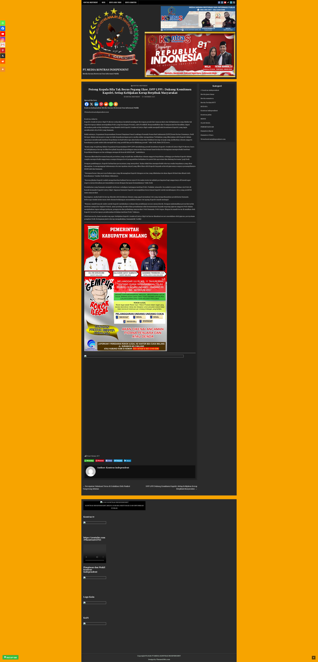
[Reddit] (106, 104)
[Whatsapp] (111, 104)
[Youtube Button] (225, 2)
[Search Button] (234, 2)
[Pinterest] (101, 104)
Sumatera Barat (207, 131)
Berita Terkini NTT (208, 102)
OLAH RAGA (205, 123)
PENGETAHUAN (207, 127)
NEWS (103, 2)
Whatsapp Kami (11, 657)
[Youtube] (2, 33)
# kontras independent (210, 90)
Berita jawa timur (115, 2)
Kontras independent (90, 2)
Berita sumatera (130, 2)
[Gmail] (2, 44)
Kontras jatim (206, 115)
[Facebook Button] (219, 2)
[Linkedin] (96, 104)
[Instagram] (2, 39)
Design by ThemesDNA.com (159, 659)
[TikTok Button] (228, 2)
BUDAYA (204, 106)
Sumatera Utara (207, 135)
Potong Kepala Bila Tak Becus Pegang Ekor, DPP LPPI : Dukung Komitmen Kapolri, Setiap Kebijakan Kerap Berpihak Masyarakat (139, 91)
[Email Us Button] (231, 2)
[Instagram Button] (222, 2)
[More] (116, 104)
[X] (91, 104)
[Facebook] (86, 104)
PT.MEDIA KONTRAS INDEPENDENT (106, 69)
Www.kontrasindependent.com (213, 139)
